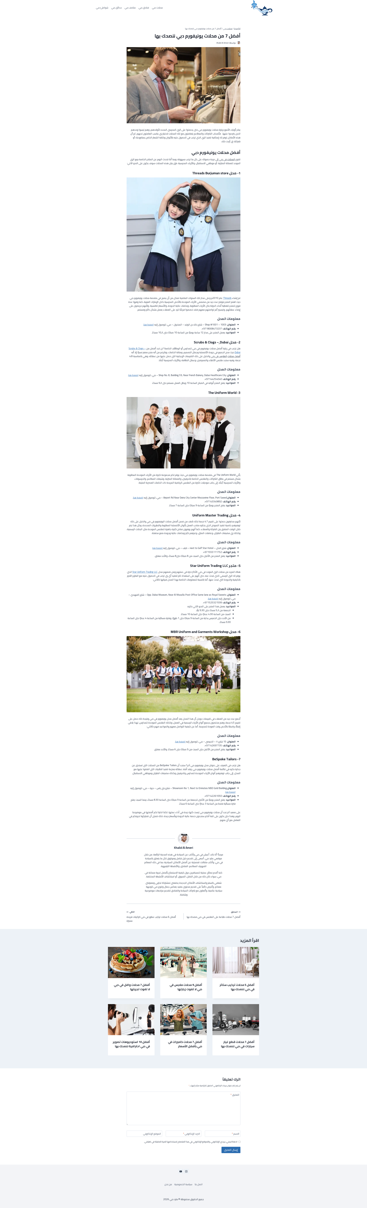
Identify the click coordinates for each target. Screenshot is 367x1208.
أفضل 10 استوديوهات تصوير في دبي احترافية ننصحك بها (131, 1044)
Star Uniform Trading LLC (145, 572)
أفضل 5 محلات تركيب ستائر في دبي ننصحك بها (237, 987)
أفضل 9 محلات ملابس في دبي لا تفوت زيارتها (186, 987)
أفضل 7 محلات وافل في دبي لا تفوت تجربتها (132, 987)
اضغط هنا (149, 324)
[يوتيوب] (180, 1171)
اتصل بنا (199, 1184)
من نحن (168, 1184)
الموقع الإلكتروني (152, 1134)
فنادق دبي (143, 7)
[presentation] (235, 962)
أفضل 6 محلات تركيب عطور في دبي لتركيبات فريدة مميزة (151, 916)
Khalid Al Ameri (222, 43)
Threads (227, 298)
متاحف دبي (130, 7)
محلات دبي (157, 7)
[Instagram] (186, 1171)
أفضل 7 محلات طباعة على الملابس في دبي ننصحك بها (213, 914)
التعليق (235, 1095)
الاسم (235, 1134)
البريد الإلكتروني (191, 1134)
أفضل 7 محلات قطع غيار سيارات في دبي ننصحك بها (237, 1044)
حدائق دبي (116, 7)
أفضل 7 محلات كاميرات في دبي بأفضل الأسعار (185, 1044)
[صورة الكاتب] (238, 43)
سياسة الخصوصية (183, 1184)
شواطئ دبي (102, 7)
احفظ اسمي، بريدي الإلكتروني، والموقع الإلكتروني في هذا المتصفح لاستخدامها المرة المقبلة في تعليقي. (190, 1141)
